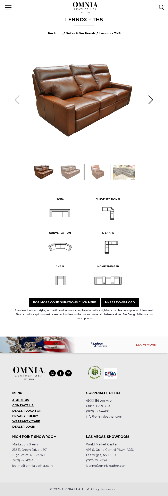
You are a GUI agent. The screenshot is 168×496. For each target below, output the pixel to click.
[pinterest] (68, 373)
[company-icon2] (110, 373)
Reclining (55, 33)
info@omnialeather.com (104, 416)
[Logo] (85, 7)
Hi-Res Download (120, 302)
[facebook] (60, 373)
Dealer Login (23, 426)
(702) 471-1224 (23, 460)
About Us (20, 400)
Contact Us (23, 405)
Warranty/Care (26, 421)
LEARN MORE (146, 345)
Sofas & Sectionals (80, 33)
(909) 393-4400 (97, 411)
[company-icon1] (94, 372)
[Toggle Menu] (8, 7)
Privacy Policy (25, 416)
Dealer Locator (26, 410)
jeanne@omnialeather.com (32, 466)
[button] (151, 99)
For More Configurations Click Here (64, 302)
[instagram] (52, 373)
